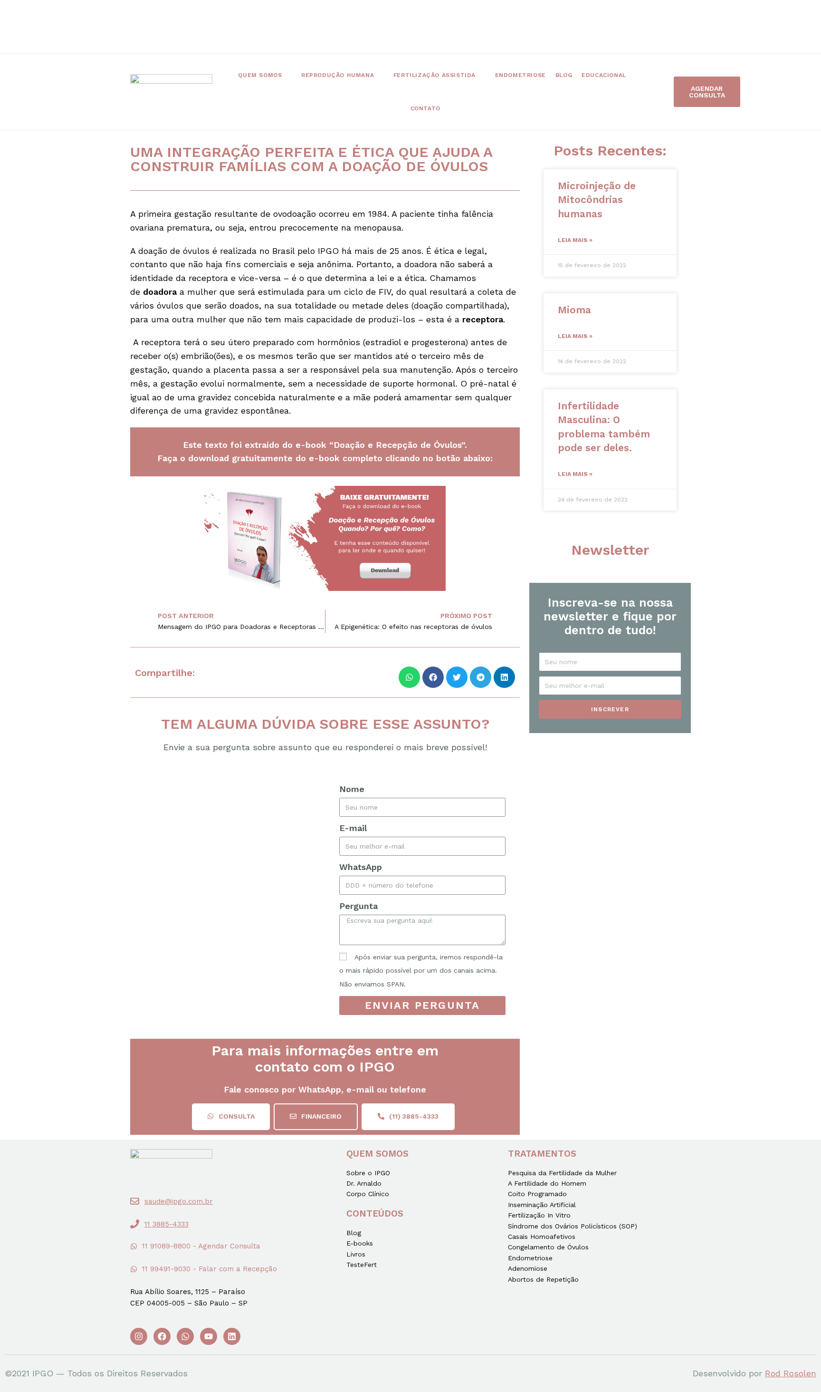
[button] (707, 92)
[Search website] (461, 108)
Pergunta (358, 906)
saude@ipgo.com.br (178, 1201)
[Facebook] (162, 1336)
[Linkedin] (231, 1336)
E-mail (353, 828)
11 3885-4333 (166, 1224)
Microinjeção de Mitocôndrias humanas (597, 200)
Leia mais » (575, 240)
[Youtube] (208, 1336)
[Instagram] (138, 1336)
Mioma (574, 310)
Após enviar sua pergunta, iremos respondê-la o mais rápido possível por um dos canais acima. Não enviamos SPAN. (421, 970)
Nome (351, 789)
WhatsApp (360, 867)
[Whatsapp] (185, 1336)
